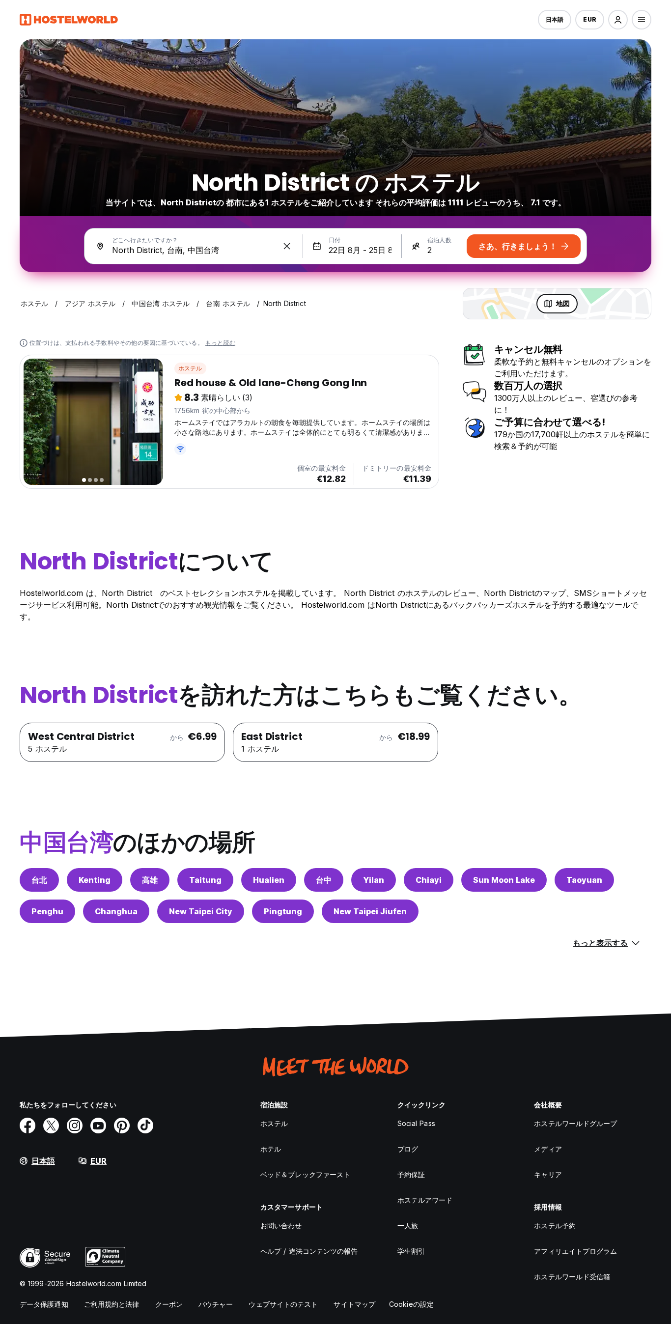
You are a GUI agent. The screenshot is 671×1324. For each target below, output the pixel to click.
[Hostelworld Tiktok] (145, 1125)
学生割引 (411, 1251)
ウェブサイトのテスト (283, 1304)
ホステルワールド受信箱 (572, 1276)
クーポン (169, 1304)
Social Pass (416, 1123)
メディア (547, 1149)
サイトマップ (354, 1304)
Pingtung (283, 911)
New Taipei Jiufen (370, 911)
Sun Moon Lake (504, 880)
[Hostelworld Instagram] (75, 1125)
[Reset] (287, 246)
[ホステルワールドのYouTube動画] (98, 1125)
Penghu (47, 911)
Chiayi (429, 880)
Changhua (116, 911)
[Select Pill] (618, 19)
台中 (324, 880)
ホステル (190, 368)
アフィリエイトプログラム (575, 1251)
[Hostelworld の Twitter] (51, 1125)
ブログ (407, 1149)
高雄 (150, 880)
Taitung (205, 880)
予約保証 (411, 1174)
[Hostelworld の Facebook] (27, 1125)
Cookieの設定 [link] (411, 1304)
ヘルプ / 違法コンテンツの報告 (309, 1251)
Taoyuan (584, 880)
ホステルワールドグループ (575, 1123)
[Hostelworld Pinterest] (122, 1125)
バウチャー (215, 1304)
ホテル (270, 1149)
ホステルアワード (425, 1200)
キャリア (547, 1174)
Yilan (373, 880)
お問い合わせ (281, 1225)
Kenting (95, 880)
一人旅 (407, 1225)
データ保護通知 (44, 1304)
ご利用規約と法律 (112, 1304)
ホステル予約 (555, 1225)
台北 (39, 880)
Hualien (268, 880)
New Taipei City (200, 911)
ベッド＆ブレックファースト (305, 1174)
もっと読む (220, 342)
